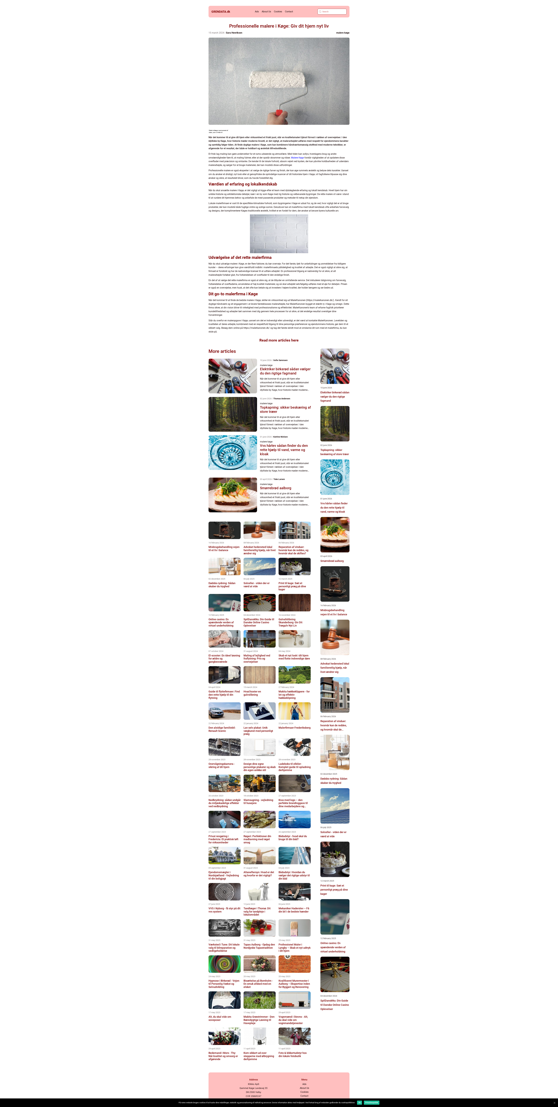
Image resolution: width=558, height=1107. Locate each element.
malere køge (342, 32)
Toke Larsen (279, 479)
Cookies (278, 11)
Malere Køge (297, 157)
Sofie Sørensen (280, 360)
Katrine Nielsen (280, 437)
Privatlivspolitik (371, 1103)
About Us (266, 11)
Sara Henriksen (234, 32)
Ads (257, 11)
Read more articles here (279, 340)
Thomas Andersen (281, 398)
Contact (289, 11)
